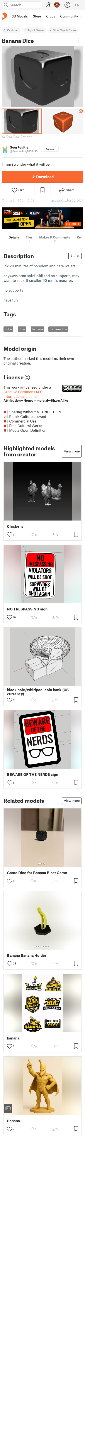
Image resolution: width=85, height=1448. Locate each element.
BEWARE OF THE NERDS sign (32, 774)
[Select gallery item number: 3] (43, 946)
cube (8, 329)
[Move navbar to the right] (80, 16)
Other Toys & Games (64, 30)
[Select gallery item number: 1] (40, 864)
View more (72, 451)
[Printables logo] (4, 16)
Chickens (15, 526)
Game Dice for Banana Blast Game (37, 873)
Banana (13, 1121)
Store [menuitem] (37, 16)
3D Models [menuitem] (20, 16)
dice (22, 329)
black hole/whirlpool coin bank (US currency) (38, 692)
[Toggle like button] (9, 534)
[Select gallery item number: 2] (44, 864)
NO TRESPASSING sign (27, 609)
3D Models (12, 30)
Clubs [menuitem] (50, 16)
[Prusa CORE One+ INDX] (42, 218)
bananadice (58, 329)
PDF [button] (76, 256)
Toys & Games (36, 30)
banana (37, 329)
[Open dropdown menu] (79, 40)
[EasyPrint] (48, 5)
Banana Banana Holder (26, 955)
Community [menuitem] (69, 16)
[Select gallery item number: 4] (46, 946)
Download (45, 176)
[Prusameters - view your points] (57, 5)
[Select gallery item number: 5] (49, 946)
